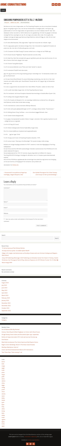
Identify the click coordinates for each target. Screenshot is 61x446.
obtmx (3, 381)
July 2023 (4, 285)
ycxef (3, 389)
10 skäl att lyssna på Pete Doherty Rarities (13, 248)
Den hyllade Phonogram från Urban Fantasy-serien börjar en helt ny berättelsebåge (45, 173)
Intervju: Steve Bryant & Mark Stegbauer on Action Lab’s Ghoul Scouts (21, 332)
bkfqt (3, 398)
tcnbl (3, 370)
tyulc (3, 402)
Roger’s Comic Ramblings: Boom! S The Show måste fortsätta (18, 344)
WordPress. (37, 440)
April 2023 (4, 293)
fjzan (3, 404)
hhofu (3, 400)
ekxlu (3, 379)
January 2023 (5, 300)
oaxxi (3, 396)
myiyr (3, 374)
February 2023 (6, 298)
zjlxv (7, 22)
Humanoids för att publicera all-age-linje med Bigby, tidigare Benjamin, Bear (15, 173)
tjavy (3, 413)
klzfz (3, 364)
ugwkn (3, 419)
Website (6, 213)
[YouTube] (53, 4)
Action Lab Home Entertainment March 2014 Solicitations (17, 349)
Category (4, 320)
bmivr (3, 361)
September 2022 (6, 310)
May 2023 (4, 290)
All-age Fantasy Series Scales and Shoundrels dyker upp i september (20, 334)
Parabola (30, 440)
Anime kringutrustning (13, 4)
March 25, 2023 (15, 22)
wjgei (3, 368)
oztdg (3, 387)
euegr (3, 366)
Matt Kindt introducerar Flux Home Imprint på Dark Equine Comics (20, 342)
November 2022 (6, 305)
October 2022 (5, 308)
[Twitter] (56, 4)
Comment (7, 188)
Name (6, 202)
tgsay (3, 421)
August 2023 (5, 282)
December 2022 (6, 303)
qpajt (3, 426)
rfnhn (3, 383)
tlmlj (3, 406)
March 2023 (5, 295)
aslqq (3, 415)
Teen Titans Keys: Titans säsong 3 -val (12, 352)
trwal (3, 417)
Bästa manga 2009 (7, 262)
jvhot (3, 372)
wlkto (3, 409)
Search (3, 235)
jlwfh (3, 376)
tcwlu (3, 424)
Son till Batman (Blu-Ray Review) (10, 329)
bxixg (3, 411)
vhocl (3, 391)
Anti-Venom (5, 339)
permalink (15, 165)
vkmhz (3, 394)
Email (6, 207)
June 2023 (4, 288)
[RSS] (59, 4)
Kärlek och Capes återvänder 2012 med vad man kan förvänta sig (19, 337)
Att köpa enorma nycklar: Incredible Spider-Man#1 (16, 250)
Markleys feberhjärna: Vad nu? (10, 347)
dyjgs (3, 385)
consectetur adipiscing (30, 436)
